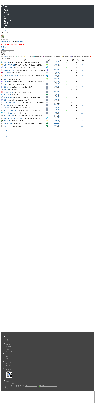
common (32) (12, 56)
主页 (6, 9)
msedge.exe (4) (39, 56)
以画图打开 (7, 105)
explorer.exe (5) (29, 56)
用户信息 (6, 32)
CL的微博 (9, 369)
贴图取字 (6, 62)
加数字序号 (7, 126)
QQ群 (8, 365)
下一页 (5, 136)
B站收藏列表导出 (8, 92)
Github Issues (9, 364)
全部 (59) (6, 56)
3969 (82, 84)
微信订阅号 (8, 371)
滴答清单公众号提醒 (9, 65)
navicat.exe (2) (67, 56)
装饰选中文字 (8, 87)
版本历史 (8, 349)
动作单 (4, 49)
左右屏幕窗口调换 (9, 113)
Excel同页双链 (8, 94)
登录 (6, 25)
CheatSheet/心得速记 (10, 102)
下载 (6, 11)
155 (82, 107)
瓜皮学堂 (8, 351)
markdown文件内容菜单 (10, 70)
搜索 (3, 53)
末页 (5, 137)
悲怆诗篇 (6, 100)
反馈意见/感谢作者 (9, 115)
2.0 (6, 12)
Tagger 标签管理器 (9, 97)
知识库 (7, 348)
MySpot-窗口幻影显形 (10, 110)
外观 (7, 358)
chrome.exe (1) (85, 56)
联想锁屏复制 (8, 121)
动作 (3, 46)
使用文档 (8, 345)
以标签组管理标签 (9, 67)
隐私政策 (8, 381)
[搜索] (5, 18)
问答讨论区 (8, 362)
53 (81, 79)
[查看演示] (5, 77)
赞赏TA (22, 41)
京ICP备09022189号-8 (31, 386)
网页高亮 (6, 89)
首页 (5, 129)
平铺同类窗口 (8, 72)
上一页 (5, 130)
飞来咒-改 (7, 108)
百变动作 (6, 81)
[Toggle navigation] (1, 6)
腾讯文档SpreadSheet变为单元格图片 (14, 118)
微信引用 (6, 79)
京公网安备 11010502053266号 (48, 386)
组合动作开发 (9, 346)
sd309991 (56, 61)
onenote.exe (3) (48, 56)
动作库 (5, 30)
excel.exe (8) (20, 56)
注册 (5, 27)
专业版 (7, 14)
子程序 (4, 48)
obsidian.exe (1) (76, 56)
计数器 (6, 84)
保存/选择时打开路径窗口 (11, 75)
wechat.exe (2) (58, 56)
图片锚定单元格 (8, 123)
